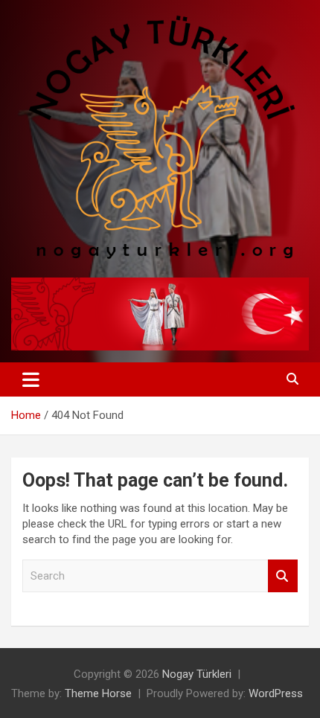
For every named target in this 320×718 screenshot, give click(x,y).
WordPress (276, 693)
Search (283, 576)
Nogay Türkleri (196, 674)
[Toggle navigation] (31, 379)
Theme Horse (98, 693)
